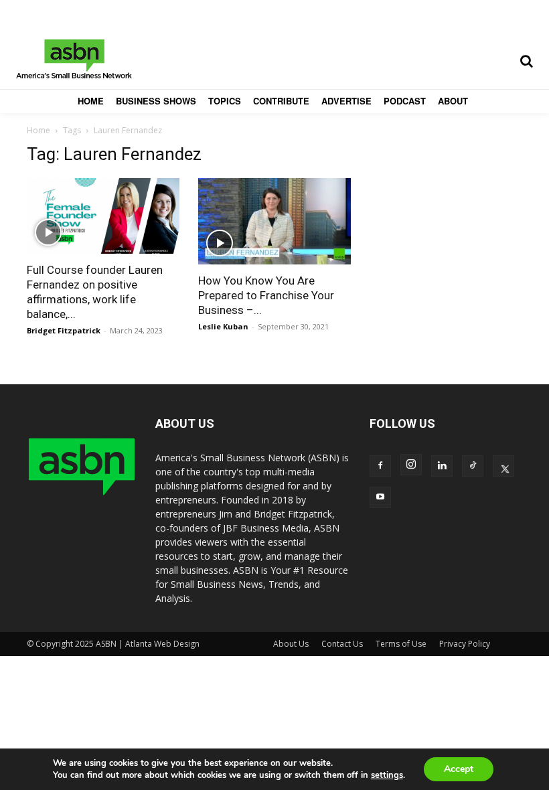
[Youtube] (380, 497)
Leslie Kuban (223, 326)
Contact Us (342, 643)
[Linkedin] (442, 466)
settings (387, 775)
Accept (458, 769)
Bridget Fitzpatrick (63, 330)
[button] (526, 61)
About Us (291, 643)
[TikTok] (472, 466)
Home (38, 130)
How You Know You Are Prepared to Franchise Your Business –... (266, 295)
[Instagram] (411, 464)
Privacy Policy (464, 643)
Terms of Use (401, 643)
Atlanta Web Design (162, 643)
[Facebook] (380, 466)
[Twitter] (503, 466)
